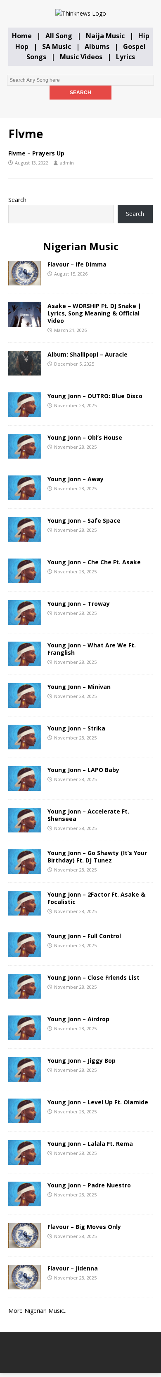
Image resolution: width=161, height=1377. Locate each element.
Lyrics (125, 56)
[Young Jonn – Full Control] (24, 952)
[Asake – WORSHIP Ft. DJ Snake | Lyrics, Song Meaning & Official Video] (24, 322)
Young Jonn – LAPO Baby (83, 770)
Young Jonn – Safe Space (84, 520)
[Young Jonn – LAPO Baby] (24, 786)
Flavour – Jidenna (72, 1268)
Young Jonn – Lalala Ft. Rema (90, 1144)
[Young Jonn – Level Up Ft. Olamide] (24, 1118)
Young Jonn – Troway (78, 603)
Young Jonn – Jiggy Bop (81, 1060)
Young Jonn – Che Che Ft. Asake (94, 562)
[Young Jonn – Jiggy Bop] (24, 1077)
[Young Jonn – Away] (24, 495)
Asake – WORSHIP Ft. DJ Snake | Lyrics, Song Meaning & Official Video (94, 313)
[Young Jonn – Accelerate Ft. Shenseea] (24, 828)
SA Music (56, 46)
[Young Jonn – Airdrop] (24, 1035)
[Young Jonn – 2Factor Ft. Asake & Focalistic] (24, 911)
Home (22, 35)
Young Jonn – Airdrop (78, 1019)
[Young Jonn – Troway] (24, 620)
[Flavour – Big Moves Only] (24, 1243)
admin (67, 163)
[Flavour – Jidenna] (24, 1285)
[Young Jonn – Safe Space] (24, 537)
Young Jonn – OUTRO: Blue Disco (94, 396)
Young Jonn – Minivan (79, 687)
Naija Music (105, 35)
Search (17, 200)
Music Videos (81, 56)
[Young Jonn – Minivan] (24, 703)
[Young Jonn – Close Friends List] (24, 994)
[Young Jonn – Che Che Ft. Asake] (24, 578)
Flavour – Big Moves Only (84, 1227)
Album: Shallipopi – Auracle (87, 354)
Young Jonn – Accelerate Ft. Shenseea (88, 815)
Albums (97, 46)
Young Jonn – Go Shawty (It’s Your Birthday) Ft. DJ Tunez (97, 856)
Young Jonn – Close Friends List (93, 977)
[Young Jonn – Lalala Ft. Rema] (24, 1160)
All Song (58, 35)
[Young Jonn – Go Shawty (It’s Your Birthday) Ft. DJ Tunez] (24, 869)
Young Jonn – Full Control (84, 936)
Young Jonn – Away (75, 479)
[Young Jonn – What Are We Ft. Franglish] (24, 661)
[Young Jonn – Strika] (24, 745)
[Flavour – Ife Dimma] (24, 281)
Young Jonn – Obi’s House (84, 437)
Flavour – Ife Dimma (77, 264)
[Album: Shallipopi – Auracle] (24, 371)
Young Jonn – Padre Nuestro (89, 1185)
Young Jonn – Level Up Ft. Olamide (97, 1102)
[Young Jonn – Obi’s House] (24, 454)
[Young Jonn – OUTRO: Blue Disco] (24, 412)
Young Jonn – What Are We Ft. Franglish (91, 648)
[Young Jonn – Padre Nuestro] (24, 1201)
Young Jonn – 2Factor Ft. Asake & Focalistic (96, 898)
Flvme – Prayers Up (36, 153)
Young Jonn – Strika (76, 728)
